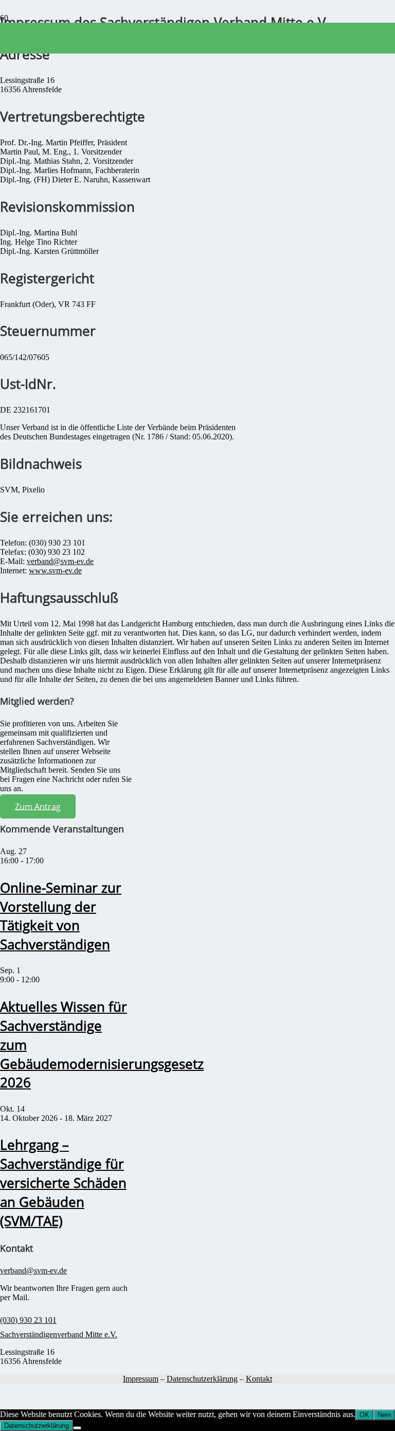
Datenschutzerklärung (202, 1378)
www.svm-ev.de (55, 570)
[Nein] (77, 1427)
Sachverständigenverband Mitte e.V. (58, 1334)
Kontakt (259, 1378)
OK (364, 1415)
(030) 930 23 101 (28, 1320)
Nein (384, 1415)
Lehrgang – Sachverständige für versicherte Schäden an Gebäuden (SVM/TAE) (63, 1183)
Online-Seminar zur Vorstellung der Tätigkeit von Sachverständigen (60, 916)
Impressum (140, 1378)
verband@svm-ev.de (60, 561)
